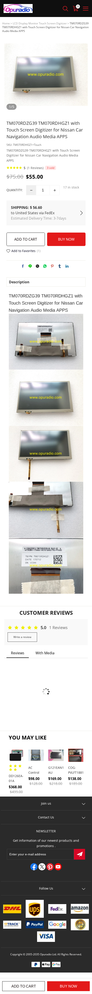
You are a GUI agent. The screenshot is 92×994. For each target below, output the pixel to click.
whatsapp (45, 266)
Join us (46, 803)
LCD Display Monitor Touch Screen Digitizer (40, 23)
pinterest (52, 266)
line (30, 266)
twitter (37, 266)
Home (6, 23)
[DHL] (12, 909)
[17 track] (12, 925)
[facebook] (34, 866)
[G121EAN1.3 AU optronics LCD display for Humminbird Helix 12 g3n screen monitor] (56, 755)
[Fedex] (57, 909)
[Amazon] (80, 909)
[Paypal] (35, 924)
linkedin (67, 266)
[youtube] (58, 866)
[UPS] (35, 909)
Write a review (22, 637)
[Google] (57, 925)
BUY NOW (66, 239)
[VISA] (46, 936)
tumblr (59, 266)
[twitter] (42, 866)
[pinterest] (50, 866)
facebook (23, 266)
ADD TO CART (25, 239)
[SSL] (80, 924)
